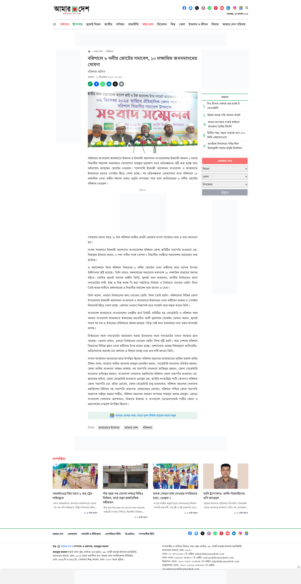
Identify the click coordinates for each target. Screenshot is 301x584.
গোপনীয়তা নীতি (113, 533)
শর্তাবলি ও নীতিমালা (91, 533)
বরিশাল (147, 427)
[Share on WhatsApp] (102, 84)
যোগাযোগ (72, 533)
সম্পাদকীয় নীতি (146, 533)
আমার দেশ (131, 427)
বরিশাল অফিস (96, 72)
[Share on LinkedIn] (108, 84)
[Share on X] (115, 84)
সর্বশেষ (224, 97)
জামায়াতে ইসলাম (108, 427)
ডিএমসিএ (130, 533)
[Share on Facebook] (96, 84)
